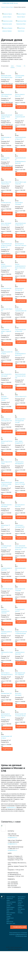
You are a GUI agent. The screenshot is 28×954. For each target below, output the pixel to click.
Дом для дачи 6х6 (6, 288)
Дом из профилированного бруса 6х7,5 (20, 353)
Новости (20, 902)
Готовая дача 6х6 (6, 202)
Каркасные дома (7, 24)
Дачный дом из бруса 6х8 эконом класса (6, 715)
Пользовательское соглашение (18, 932)
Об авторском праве (21, 936)
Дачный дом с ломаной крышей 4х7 (20, 116)
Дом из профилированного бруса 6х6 (6, 266)
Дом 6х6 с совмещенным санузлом (5, 611)
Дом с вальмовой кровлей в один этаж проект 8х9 (21, 547)
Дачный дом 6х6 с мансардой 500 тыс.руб (20, 420)
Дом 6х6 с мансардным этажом (4, 398)
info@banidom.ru (11, 807)
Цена (12, 66)
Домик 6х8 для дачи (7, 588)
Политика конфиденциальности (18, 934)
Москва (15, 3)
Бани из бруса (21, 17)
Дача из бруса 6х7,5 (20, 396)
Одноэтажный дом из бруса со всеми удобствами (6, 484)
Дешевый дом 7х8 (6, 693)
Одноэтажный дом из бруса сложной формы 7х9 (6, 245)
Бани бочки (21, 31)
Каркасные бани (21, 24)
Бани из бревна (11, 912)
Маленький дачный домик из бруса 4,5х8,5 (6, 116)
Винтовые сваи (11, 923)
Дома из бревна (7, 31)
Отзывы (20, 912)
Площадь (19, 66)
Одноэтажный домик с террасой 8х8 (6, 331)
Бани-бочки (10, 921)
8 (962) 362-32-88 (7, 3)
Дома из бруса (7, 17)
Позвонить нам (19, 927)
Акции (19, 904)
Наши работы (21, 896)
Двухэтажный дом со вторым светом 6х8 (20, 375)
